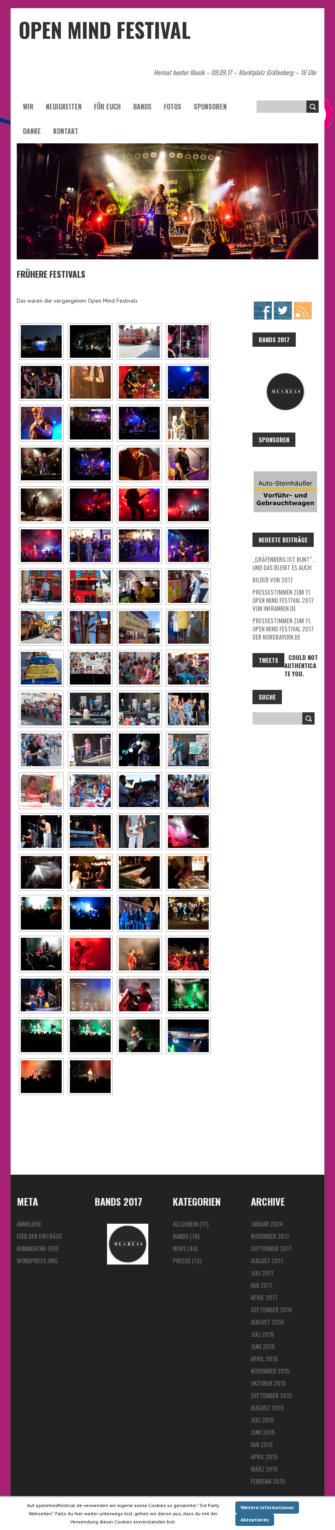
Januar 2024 (267, 1223)
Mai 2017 (261, 1284)
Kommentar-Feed (37, 1248)
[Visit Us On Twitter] (282, 304)
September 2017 (271, 1248)
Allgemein (185, 1223)
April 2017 (264, 1297)
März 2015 (264, 1468)
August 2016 (267, 1321)
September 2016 (271, 1309)
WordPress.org (37, 1260)
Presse (182, 1260)
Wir (28, 107)
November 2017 (270, 1235)
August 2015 (267, 1407)
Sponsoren (210, 107)
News (179, 1248)
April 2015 (264, 1456)
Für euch (107, 107)
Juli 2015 (262, 1419)
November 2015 (270, 1370)
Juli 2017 (262, 1272)
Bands (142, 107)
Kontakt (65, 131)
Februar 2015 (268, 1480)
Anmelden (29, 1223)
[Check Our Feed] (303, 304)
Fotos (172, 107)
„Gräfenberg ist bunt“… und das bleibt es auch (284, 563)
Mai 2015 (262, 1444)
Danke (32, 131)
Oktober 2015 (268, 1382)
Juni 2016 (263, 1346)
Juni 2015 (263, 1431)
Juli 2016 (262, 1333)
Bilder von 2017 (272, 579)
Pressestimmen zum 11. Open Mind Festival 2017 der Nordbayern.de (283, 628)
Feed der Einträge (39, 1235)
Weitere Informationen (267, 1507)
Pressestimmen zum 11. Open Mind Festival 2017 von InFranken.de (283, 600)
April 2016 (264, 1358)
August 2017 (267, 1260)
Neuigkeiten (64, 107)
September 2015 (271, 1395)
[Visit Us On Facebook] (262, 304)
